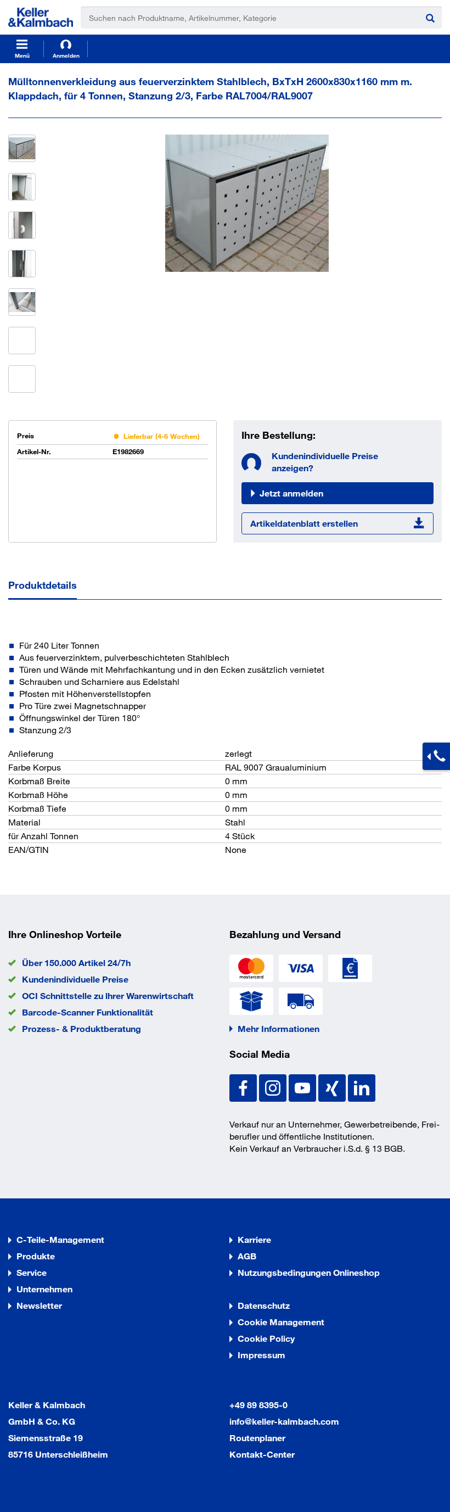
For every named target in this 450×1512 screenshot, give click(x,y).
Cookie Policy (266, 1338)
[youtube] (303, 1086)
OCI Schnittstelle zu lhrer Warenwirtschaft (108, 995)
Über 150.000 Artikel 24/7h (76, 962)
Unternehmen (44, 1289)
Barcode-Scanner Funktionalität (87, 1012)
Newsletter (39, 1305)
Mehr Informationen (278, 1028)
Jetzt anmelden (291, 493)
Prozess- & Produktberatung (81, 1028)
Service (31, 1272)
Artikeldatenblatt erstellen (304, 523)
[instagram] (274, 1086)
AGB (247, 1256)
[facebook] (244, 1086)
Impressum (261, 1354)
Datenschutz (264, 1305)
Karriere (254, 1239)
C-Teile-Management (60, 1239)
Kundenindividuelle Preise (75, 979)
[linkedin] (361, 1086)
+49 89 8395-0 (258, 1404)
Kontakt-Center (262, 1454)
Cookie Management (281, 1321)
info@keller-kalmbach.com (284, 1421)
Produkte (35, 1256)
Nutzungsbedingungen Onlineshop (309, 1272)
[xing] (333, 1086)
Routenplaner (257, 1437)
